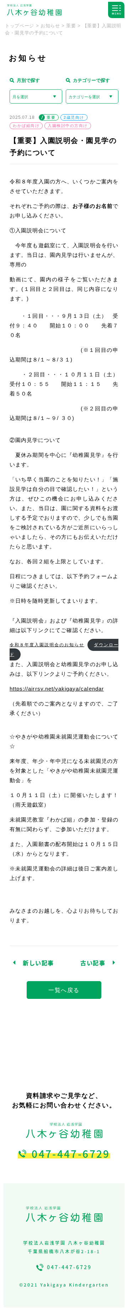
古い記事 (92, 962)
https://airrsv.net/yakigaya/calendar (57, 689)
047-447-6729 (71, 1153)
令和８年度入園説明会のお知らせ (47, 644)
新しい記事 (38, 962)
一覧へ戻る (64, 990)
